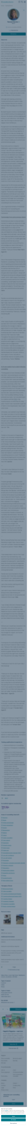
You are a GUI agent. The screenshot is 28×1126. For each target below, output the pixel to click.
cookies (6, 1110)
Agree (13, 1116)
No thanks (13, 1119)
